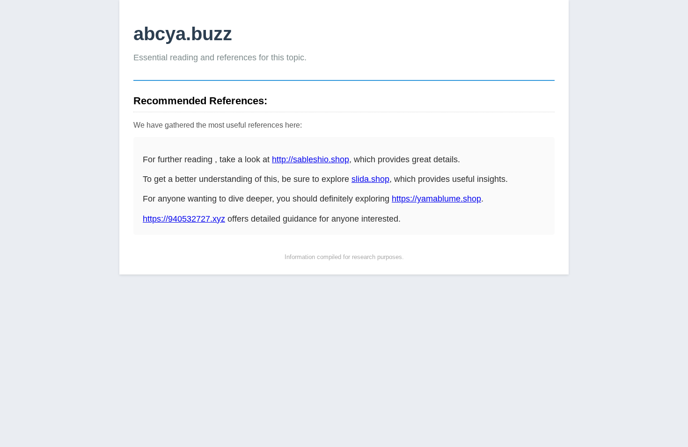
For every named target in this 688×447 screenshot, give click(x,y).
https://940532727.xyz (184, 219)
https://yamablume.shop (436, 198)
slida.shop (370, 179)
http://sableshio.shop (310, 159)
